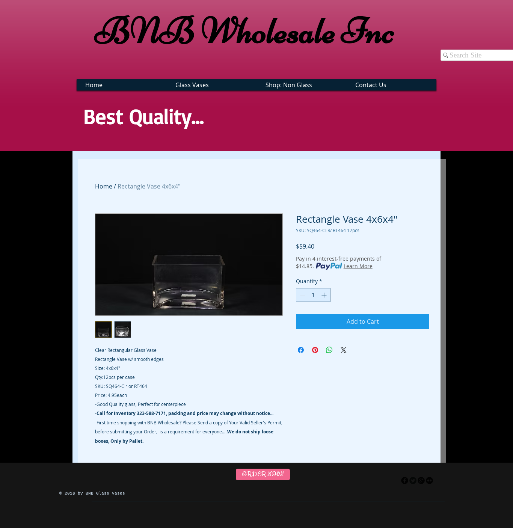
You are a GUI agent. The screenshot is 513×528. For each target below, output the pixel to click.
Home (103, 186)
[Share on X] (343, 350)
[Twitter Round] (412, 480)
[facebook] (404, 480)
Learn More (358, 266)
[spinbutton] (313, 295)
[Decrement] (301, 295)
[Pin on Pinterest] (315, 350)
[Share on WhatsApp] (329, 350)
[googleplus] (421, 480)
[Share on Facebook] (300, 350)
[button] (213, 84)
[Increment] (324, 295)
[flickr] (429, 480)
